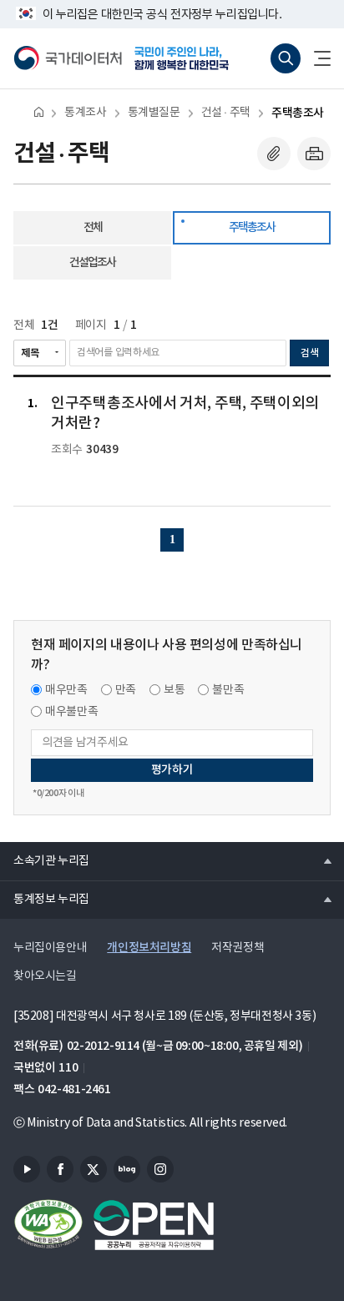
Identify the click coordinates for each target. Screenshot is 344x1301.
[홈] (38, 111)
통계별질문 (154, 112)
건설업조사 (92, 262)
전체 (92, 227)
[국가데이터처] (67, 58)
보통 (174, 690)
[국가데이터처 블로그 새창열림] (127, 1169)
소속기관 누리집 (44, 860)
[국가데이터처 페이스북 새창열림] (60, 1169)
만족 (125, 690)
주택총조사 (297, 113)
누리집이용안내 (50, 948)
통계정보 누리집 (44, 899)
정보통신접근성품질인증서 (48, 1225)
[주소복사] (274, 153)
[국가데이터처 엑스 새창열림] (93, 1169)
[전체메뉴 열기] (316, 58)
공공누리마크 (154, 1225)
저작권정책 (237, 948)
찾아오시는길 (45, 976)
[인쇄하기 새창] (314, 153)
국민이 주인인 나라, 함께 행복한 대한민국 (187, 58)
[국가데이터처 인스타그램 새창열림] (160, 1169)
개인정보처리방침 (149, 947)
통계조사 (85, 112)
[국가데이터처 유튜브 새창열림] (26, 1169)
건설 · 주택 (225, 112)
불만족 (228, 690)
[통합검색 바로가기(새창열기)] (286, 58)
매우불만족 (71, 712)
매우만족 (66, 690)
